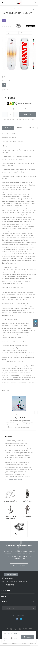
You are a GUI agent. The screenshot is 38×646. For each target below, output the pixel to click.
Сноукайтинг (19, 418)
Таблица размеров (10, 77)
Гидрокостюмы (27, 516)
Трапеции (19, 534)
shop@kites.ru (10, 578)
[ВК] (35, 324)
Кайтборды (27, 501)
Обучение (19, 415)
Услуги (3, 596)
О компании (5, 591)
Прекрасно (27, 637)
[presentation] (36, 128)
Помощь (4, 601)
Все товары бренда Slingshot (14, 479)
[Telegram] (35, 321)
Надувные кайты (10, 501)
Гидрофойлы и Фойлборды (10, 517)
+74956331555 (9, 585)
